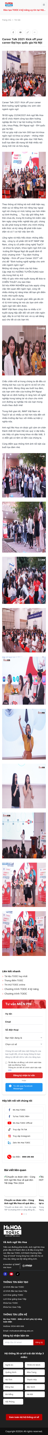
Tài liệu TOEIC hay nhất (16, 976)
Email (8, 1021)
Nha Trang (31, 1372)
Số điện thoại (12, 1029)
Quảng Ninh (10, 1372)
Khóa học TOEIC (10, 1303)
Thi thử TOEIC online (15, 984)
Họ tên (8, 1013)
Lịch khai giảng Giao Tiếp (14, 1299)
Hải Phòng (10, 1401)
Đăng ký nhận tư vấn (24, 1075)
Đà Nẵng (9, 1394)
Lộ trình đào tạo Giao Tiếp (15, 1291)
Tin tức (17, 20)
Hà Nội (30, 1394)
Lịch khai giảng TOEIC (13, 1295)
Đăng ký (39, 1342)
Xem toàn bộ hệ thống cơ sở (24, 1417)
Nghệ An (9, 1365)
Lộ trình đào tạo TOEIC (13, 1287)
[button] (21, 1214)
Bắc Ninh (31, 1387)
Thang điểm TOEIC (14, 980)
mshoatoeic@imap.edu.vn (21, 1330)
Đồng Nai (9, 1387)
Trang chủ (6, 20)
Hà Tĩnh (8, 1379)
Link (9, 1070)
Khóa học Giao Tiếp (12, 1307)
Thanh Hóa (32, 1379)
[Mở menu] (43, 4)
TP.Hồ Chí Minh (33, 1365)
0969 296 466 (28, 1157)
